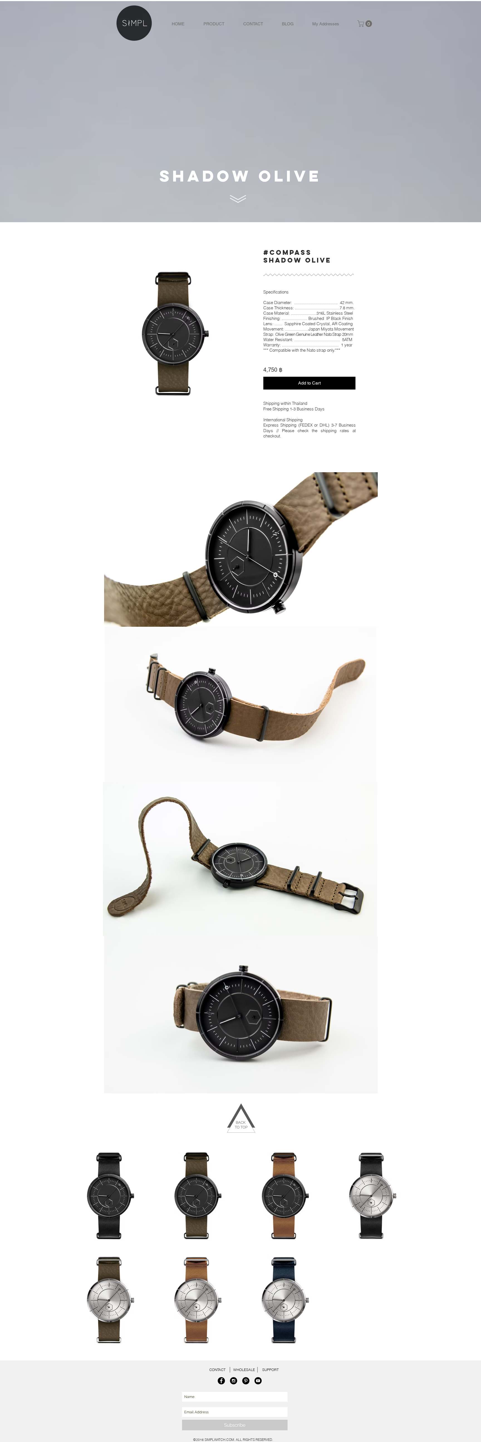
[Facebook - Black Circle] (221, 1380)
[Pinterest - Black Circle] (245, 1380)
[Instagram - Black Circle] (233, 1380)
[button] (365, 23)
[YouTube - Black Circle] (258, 1380)
